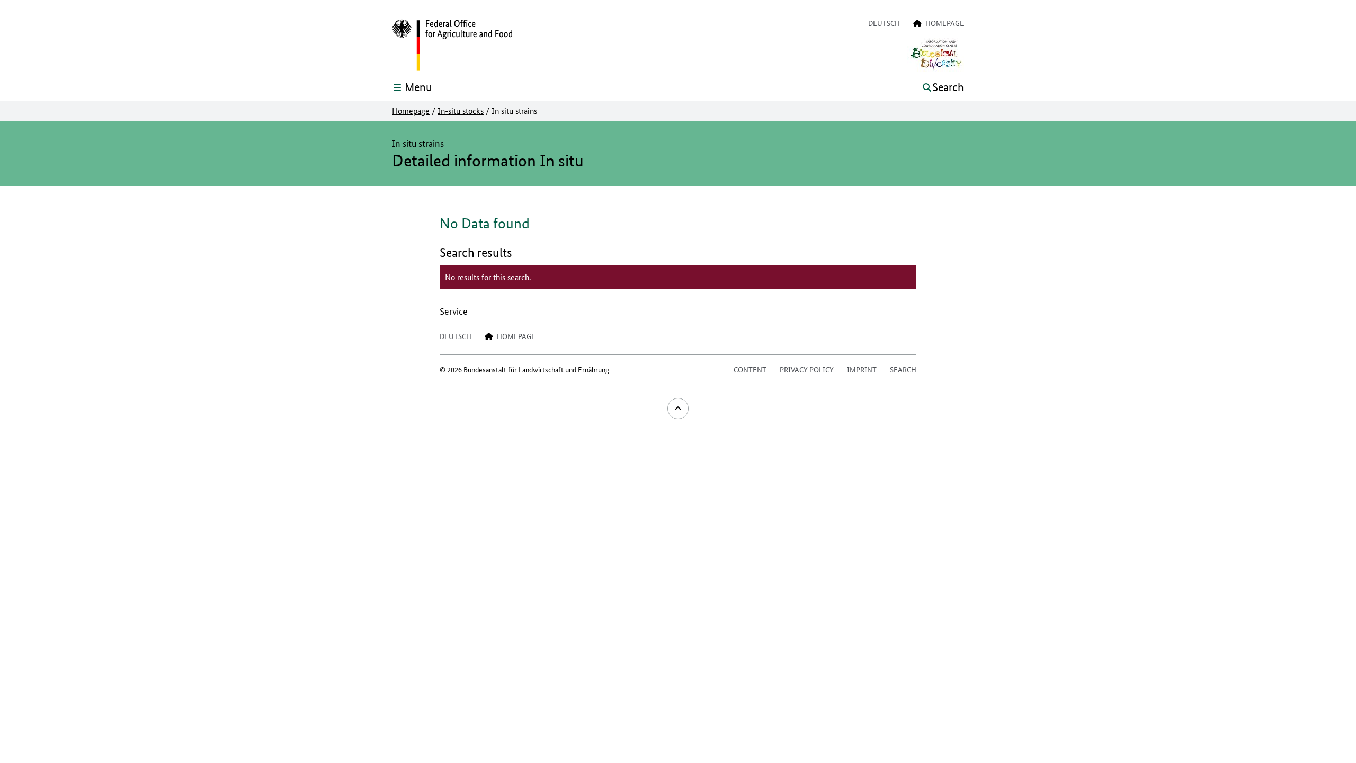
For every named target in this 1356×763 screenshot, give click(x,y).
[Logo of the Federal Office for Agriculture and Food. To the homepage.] (452, 45)
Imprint (862, 369)
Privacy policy (807, 369)
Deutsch (884, 22)
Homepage (411, 111)
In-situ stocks (461, 111)
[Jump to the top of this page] (678, 408)
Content (750, 369)
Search (903, 369)
